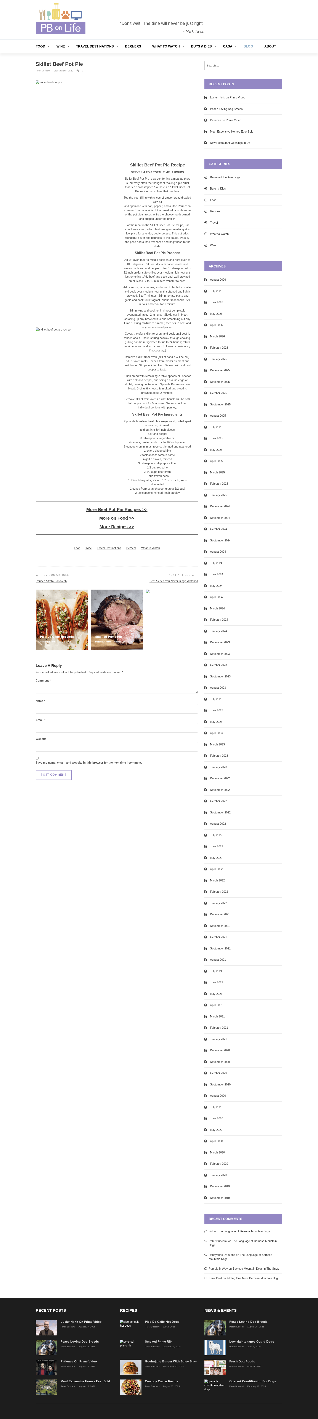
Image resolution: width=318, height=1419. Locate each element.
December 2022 (220, 778)
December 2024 (220, 506)
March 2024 (217, 608)
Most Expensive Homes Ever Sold (231, 131)
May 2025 (216, 449)
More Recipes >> (117, 526)
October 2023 (218, 665)
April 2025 (216, 461)
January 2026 (218, 359)
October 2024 (218, 529)
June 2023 (216, 710)
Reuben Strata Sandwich (51, 581)
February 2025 (219, 483)
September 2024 (220, 540)
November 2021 (220, 925)
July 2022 (216, 835)
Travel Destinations (95, 46)
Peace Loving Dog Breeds (226, 109)
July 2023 (216, 699)
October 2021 (218, 937)
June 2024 (216, 574)
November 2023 (220, 653)
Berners (133, 46)
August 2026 (218, 279)
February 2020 (219, 1163)
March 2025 (217, 472)
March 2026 (217, 336)
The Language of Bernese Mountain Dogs (244, 1231)
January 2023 (218, 767)
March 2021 (217, 1016)
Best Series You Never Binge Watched (173, 581)
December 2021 (220, 914)
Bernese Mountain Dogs (225, 177)
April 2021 (216, 1005)
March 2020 (217, 1152)
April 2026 (216, 325)
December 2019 (220, 1186)
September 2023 (220, 676)
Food (40, 46)
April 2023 (216, 733)
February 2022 (219, 891)
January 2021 (218, 1039)
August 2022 (218, 823)
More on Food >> (116, 518)
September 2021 (220, 948)
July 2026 (216, 291)
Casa (227, 46)
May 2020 (216, 1129)
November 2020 (220, 1061)
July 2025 (216, 427)
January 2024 (218, 631)
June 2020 (216, 1118)
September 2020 (220, 1084)
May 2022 (216, 857)
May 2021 (216, 993)
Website (41, 738)
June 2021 (216, 982)
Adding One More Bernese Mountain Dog (252, 1278)
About (270, 46)
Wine (60, 46)
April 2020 (216, 1141)
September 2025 (220, 404)
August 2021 (218, 959)
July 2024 (216, 563)
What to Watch (166, 46)
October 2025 (218, 393)
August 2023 (218, 687)
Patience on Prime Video (225, 120)
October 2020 (218, 1073)
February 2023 (219, 755)
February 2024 (219, 619)
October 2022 (218, 801)
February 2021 (219, 1027)
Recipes (215, 211)
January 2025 (218, 495)
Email (40, 719)
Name (40, 700)
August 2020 (218, 1095)
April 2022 (216, 869)
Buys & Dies (201, 46)
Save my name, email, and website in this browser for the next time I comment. (89, 762)
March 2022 (217, 880)
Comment (43, 680)
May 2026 (216, 313)
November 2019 (220, 1197)
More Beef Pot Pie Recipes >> (117, 509)
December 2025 (220, 370)
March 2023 (217, 744)
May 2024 (216, 585)
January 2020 (218, 1175)
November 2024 (220, 517)
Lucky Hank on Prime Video (227, 97)
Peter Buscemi (43, 71)
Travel (214, 222)
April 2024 (216, 597)
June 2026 (216, 302)
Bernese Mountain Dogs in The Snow (256, 1268)
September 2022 (220, 812)
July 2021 (216, 971)
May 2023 (216, 721)
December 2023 (220, 642)
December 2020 (220, 1050)
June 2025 (216, 438)
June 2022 (216, 846)
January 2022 (218, 903)
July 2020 (216, 1107)
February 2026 (219, 347)
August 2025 (218, 415)
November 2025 (220, 381)
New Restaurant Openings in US (230, 142)
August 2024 (218, 551)
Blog (248, 46)
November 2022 (220, 789)
